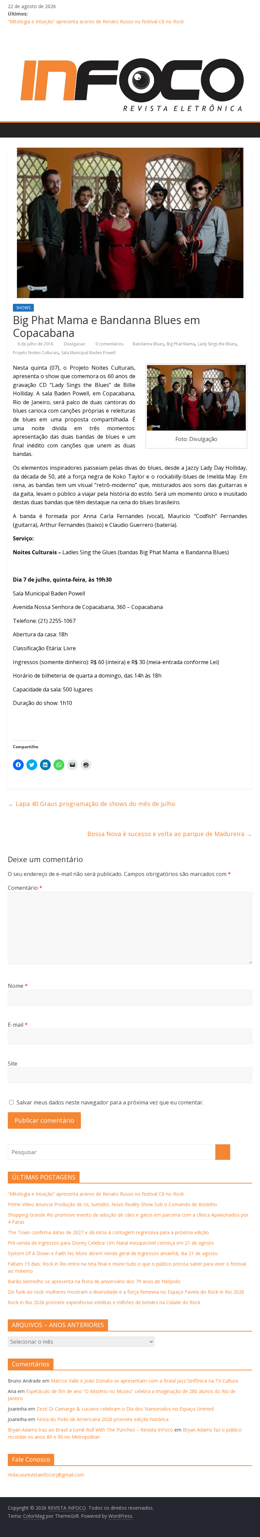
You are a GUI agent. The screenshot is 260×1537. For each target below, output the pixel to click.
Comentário (25, 888)
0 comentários (108, 344)
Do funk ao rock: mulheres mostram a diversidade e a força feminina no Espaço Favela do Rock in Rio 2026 (126, 1292)
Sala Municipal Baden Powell (88, 353)
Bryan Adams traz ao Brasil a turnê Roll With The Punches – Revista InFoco (90, 1429)
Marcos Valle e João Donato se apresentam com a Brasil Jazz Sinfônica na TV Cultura (144, 1380)
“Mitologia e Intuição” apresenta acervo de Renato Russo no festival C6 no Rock (96, 21)
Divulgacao (75, 344)
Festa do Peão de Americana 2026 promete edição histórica (103, 1419)
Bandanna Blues (148, 344)
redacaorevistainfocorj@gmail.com (46, 1474)
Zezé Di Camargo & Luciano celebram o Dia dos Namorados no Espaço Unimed (125, 1409)
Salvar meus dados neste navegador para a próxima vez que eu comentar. (110, 1102)
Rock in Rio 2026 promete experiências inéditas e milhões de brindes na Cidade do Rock (104, 1302)
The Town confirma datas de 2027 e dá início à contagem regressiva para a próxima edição (108, 1232)
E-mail (18, 1024)
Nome (18, 986)
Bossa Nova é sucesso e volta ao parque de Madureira (169, 834)
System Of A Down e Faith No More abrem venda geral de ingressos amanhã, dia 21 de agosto (113, 1253)
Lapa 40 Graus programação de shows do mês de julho (91, 804)
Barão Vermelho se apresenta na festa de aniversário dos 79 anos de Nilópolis (94, 1281)
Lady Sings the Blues (217, 344)
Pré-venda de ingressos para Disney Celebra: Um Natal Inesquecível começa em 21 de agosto (111, 1243)
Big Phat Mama (181, 344)
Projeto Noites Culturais (36, 353)
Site (12, 1063)
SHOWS (23, 308)
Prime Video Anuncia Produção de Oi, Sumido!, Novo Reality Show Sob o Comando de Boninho (112, 1204)
